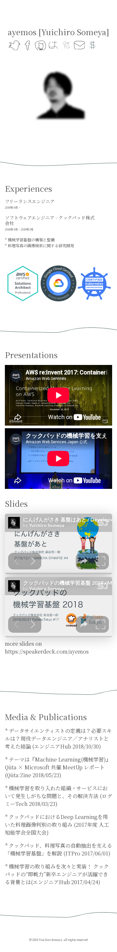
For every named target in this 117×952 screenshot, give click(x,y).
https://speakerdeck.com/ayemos (47, 651)
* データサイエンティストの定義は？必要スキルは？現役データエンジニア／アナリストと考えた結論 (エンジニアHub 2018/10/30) (58, 738)
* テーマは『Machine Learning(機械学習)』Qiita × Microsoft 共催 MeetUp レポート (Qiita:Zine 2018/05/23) (58, 767)
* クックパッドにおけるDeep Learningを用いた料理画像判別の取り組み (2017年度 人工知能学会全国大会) (57, 824)
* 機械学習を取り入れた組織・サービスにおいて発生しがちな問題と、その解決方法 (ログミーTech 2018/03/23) (58, 796)
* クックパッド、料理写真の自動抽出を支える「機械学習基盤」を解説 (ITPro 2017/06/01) (58, 849)
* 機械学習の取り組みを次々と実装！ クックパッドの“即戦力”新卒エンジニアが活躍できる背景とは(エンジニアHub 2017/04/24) (57, 874)
